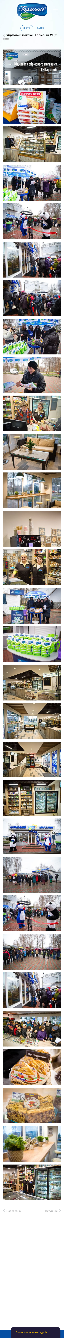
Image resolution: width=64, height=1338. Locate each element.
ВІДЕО (40, 28)
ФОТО (26, 28)
